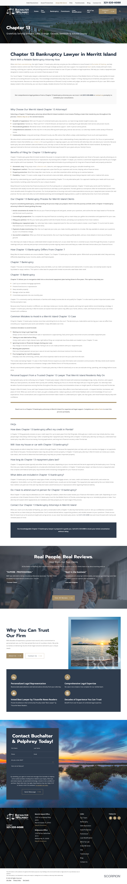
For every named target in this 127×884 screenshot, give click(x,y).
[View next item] (66, 589)
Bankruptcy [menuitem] (54, 11)
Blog (88, 3)
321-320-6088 (112, 3)
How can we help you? (17, 766)
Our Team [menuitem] (43, 11)
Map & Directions (40, 825)
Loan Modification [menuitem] (76, 11)
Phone (13, 754)
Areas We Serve (61, 3)
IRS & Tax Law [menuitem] (90, 11)
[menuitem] (8, 880)
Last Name (37, 748)
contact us (37, 142)
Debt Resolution (32, 3)
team (90, 67)
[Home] (17, 11)
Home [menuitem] (36, 11)
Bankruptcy (84, 822)
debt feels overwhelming (23, 64)
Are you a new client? (17, 760)
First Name (14, 748)
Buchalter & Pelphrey (99, 64)
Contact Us (97, 3)
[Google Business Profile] (119, 818)
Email (35, 754)
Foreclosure (84, 834)
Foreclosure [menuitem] (65, 11)
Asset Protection (47, 3)
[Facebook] (110, 818)
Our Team (83, 818)
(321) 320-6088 (84, 515)
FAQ (70, 3)
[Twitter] (115, 818)
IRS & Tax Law (85, 842)
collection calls (42, 166)
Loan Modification (86, 838)
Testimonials (79, 3)
